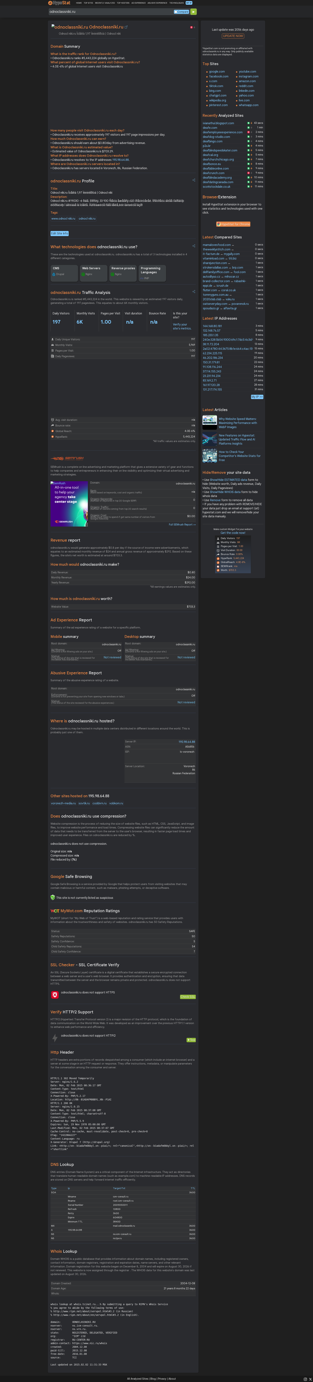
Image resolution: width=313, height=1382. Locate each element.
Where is (83, 721)
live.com (244, 100)
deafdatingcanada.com (218, 182)
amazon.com (247, 81)
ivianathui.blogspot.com (218, 123)
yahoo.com (246, 95)
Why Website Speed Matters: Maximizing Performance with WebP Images (238, 423)
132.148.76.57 (211, 331)
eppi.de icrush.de (215, 286)
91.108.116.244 (212, 367)
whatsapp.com (248, 105)
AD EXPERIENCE (139, 3)
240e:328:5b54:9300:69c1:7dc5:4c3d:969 (230, 340)
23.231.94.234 (212, 376)
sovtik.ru (84, 803)
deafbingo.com (212, 141)
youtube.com (247, 71)
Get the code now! (233, 533)
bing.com (215, 91)
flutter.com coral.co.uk (219, 290)
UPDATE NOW (233, 36)
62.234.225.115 (212, 353)
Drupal (60, 274)
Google (71, 876)
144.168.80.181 (212, 326)
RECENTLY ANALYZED (105, 3)
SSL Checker (85, 964)
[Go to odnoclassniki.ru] (126, 27)
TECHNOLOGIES (176, 3)
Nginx (89, 274)
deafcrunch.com (213, 173)
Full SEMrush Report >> (182, 524)
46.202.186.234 (213, 358)
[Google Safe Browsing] (53, 897)
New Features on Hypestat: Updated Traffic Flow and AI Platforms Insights (237, 439)
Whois (64, 1251)
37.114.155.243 (212, 371)
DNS (62, 1164)
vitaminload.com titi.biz (220, 258)
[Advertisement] (123, 99)
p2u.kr (207, 146)
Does (88, 816)
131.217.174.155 (212, 389)
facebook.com (218, 76)
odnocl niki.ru (87, 218)
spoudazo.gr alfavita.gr (220, 308)
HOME (79, 3)
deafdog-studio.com (216, 137)
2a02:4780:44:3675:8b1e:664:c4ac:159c (229, 349)
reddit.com (246, 86)
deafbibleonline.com (216, 168)
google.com (217, 71)
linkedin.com (246, 91)
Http (62, 1052)
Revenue (65, 540)
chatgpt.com (217, 95)
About (172, 1378)
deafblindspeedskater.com (220, 150)
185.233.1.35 (210, 335)
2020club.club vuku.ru (219, 299)
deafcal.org (210, 155)
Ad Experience (71, 620)
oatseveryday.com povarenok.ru (226, 304)
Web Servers (91, 268)
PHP (146, 278)
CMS (56, 268)
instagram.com (248, 76)
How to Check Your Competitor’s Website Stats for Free (240, 456)
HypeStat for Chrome (235, 224)
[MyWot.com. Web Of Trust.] (55, 911)
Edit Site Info (59, 233)
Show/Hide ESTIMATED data (228, 480)
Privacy (162, 1378)
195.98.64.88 (120, 160)
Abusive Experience (76, 673)
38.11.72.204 (211, 344)
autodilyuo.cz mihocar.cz (221, 277)
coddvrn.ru (100, 803)
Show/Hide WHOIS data (225, 492)
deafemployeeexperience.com (223, 132)
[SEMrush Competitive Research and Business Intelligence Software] (67, 459)
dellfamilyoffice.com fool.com (224, 272)
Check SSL (188, 996)
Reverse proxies (123, 268)
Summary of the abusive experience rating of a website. (85, 680)
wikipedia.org (217, 100)
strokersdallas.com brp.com (223, 267)
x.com (213, 81)
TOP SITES (88, 3)
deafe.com (210, 128)
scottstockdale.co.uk (216, 187)
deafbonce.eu (212, 164)
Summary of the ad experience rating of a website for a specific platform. (96, 627)
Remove (215, 500)
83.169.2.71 (210, 380)
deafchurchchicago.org (218, 159)
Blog (153, 1378)
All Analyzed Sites (137, 1378)
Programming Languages (150, 270)
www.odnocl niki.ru (63, 218)
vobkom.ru (116, 803)
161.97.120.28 (211, 385)
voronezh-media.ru (63, 803)
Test (192, 1039)
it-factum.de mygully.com (221, 254)
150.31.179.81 (211, 362)
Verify (72, 1012)
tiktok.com (216, 86)
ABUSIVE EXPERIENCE (157, 3)
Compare (183, 11)
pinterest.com (218, 105)
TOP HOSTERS (123, 3)
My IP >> (257, 396)
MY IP (189, 3)
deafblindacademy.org (217, 178)
